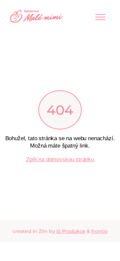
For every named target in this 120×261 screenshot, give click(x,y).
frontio (99, 231)
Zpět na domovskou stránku (60, 159)
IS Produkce (70, 231)
